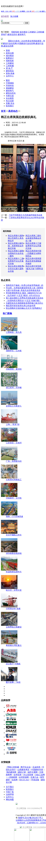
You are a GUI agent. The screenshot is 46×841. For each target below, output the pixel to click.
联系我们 (10, 106)
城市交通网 (33, 772)
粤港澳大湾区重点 (14, 645)
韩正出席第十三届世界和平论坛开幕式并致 (33, 245)
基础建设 (10, 88)
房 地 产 (9, 68)
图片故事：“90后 (13, 682)
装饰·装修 (10, 73)
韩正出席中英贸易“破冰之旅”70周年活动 (34, 268)
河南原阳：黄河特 (14, 369)
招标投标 (15, 32)
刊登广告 (10, 792)
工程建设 (32, 32)
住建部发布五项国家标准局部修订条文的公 (24, 303)
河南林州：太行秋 (14, 498)
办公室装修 (28, 775)
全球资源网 (24, 777)
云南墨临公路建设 (14, 627)
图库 (8, 80)
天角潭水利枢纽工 (14, 480)
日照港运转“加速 (13, 609)
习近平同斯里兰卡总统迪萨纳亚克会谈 (25, 215)
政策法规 (10, 53)
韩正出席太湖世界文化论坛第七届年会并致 (16, 268)
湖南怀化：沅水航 (14, 351)
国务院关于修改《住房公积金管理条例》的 (24, 285)
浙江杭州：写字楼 (14, 388)
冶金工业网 (40, 775)
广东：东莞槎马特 (14, 461)
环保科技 (10, 85)
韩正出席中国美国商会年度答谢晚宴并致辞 (33, 261)
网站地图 (10, 799)
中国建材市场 (37, 770)
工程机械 (40, 32)
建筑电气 (22, 34)
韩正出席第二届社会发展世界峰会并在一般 (33, 238)
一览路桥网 (12, 777)
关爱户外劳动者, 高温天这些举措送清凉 (23, 290)
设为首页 (5, 16)
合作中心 (10, 76)
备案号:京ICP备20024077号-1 (30, 818)
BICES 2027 (24, 780)
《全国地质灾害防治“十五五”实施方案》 (23, 301)
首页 (3, 111)
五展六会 (34, 777)
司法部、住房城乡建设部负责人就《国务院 (24, 288)
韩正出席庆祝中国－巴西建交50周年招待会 (33, 253)
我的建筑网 (11, 772)
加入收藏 (14, 16)
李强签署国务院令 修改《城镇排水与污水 (24, 293)
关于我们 (10, 787)
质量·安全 (10, 103)
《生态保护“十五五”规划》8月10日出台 (23, 295)
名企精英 (10, 98)
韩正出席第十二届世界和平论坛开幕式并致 (16, 261)
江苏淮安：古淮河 (14, 443)
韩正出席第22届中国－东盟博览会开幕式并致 (16, 245)
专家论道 (10, 96)
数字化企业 (26, 767)
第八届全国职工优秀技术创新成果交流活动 (24, 298)
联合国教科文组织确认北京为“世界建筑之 (24, 308)
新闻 (8, 50)
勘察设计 (10, 58)
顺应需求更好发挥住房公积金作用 (20, 306)
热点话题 (10, 101)
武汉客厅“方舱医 (13, 664)
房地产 (4, 34)
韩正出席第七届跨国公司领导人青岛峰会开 (16, 238)
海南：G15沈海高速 (14, 516)
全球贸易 (17, 775)
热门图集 (7, 313)
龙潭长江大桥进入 (14, 406)
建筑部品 (10, 71)
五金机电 (36, 767)
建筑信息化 (12, 34)
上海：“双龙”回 (12, 424)
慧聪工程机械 (13, 767)
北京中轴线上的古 (14, 535)
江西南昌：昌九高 (14, 332)
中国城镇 (10, 83)
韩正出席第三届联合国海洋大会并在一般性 (16, 253)
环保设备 (35, 780)
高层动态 (13, 111)
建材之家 (22, 772)
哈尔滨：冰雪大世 (14, 590)
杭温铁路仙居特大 (14, 572)
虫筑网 (15, 780)
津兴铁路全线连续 (14, 553)
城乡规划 (23, 32)
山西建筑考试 (23, 770)
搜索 (26, 23)
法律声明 (10, 794)
